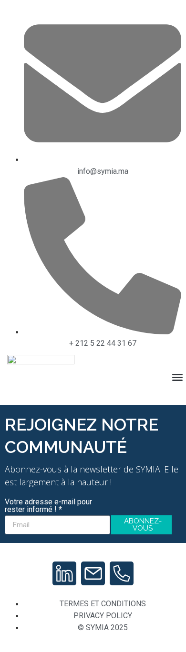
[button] (177, 377)
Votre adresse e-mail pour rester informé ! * (48, 506)
